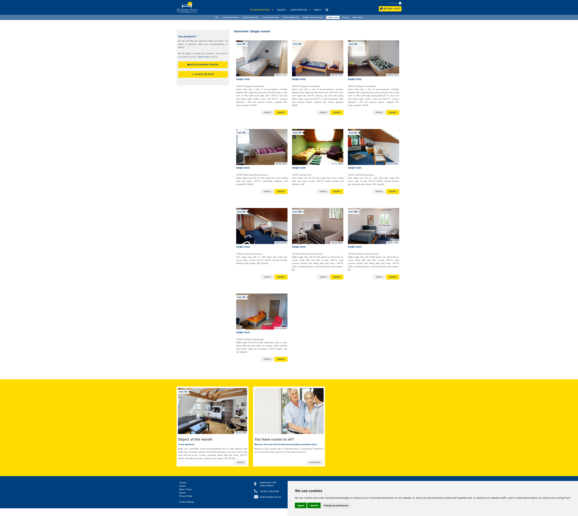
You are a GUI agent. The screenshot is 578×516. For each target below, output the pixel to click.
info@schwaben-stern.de (204, 65)
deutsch (393, 3)
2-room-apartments (250, 17)
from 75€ (183, 392)
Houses (345, 17)
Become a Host (392, 9)
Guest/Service (298, 10)
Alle (216, 17)
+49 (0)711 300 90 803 (204, 74)
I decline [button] (314, 505)
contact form (202, 57)
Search (182, 492)
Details (267, 112)
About (317, 10)
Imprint (182, 486)
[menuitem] (216, 17)
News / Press (185, 489)
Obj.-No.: (281, 75)
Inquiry (281, 10)
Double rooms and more (313, 17)
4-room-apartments (291, 17)
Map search (358, 17)
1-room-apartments (230, 17)
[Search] (327, 10)
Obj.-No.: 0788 (240, 433)
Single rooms (333, 17)
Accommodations (260, 10)
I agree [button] (300, 505)
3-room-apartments (270, 17)
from (241, 44)
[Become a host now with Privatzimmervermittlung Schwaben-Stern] (288, 411)
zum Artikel (315, 462)
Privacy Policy (185, 496)
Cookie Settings (186, 502)
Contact (182, 482)
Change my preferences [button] (336, 505)
